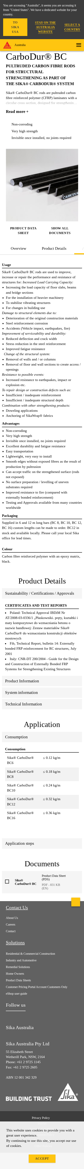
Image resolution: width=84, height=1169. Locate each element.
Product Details (54, 248)
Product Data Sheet (23, 231)
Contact (10, 931)
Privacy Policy (41, 1117)
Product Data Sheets (18, 980)
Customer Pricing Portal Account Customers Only (36, 987)
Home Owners (15, 973)
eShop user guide (16, 993)
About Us (12, 918)
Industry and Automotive (21, 960)
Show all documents (60, 231)
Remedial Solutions (18, 967)
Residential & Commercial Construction (30, 953)
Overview (18, 248)
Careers (10, 924)
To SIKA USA (15, 27)
